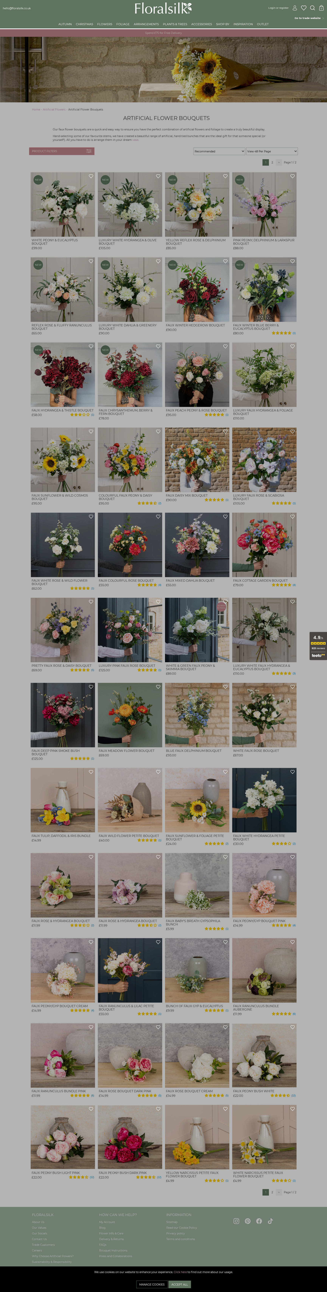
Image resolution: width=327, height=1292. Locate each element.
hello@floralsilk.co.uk (17, 8)
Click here (180, 1272)
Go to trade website (308, 18)
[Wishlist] (303, 8)
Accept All (179, 1284)
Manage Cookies (152, 1284)
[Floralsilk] (163, 7)
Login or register (278, 7)
